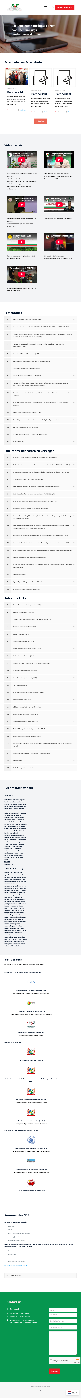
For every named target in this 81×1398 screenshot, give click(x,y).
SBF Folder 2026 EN (10, 1265)
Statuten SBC (8, 864)
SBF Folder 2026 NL (21, 1265)
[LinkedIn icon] (40, 1390)
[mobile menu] (45, 7)
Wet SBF (7, 862)
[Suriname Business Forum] (15, 7)
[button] (40, 319)
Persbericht (15, 92)
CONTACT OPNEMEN (63, 7)
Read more (23, 110)
